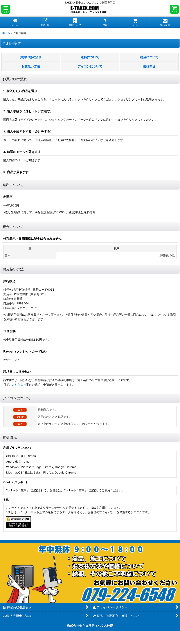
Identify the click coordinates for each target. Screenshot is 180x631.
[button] (5, 9)
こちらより (19, 384)
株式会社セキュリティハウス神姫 (90, 625)
